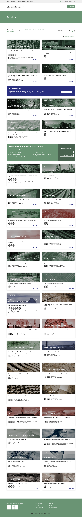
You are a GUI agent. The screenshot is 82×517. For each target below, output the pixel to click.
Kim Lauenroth (29, 244)
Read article (35, 59)
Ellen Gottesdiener (54, 398)
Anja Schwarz (59, 222)
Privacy (40, 513)
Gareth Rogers (17, 442)
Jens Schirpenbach (18, 465)
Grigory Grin (17, 202)
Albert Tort (16, 377)
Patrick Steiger (34, 244)
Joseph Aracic (53, 465)
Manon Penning (17, 286)
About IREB (37, 505)
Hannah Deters (19, 57)
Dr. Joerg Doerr (34, 421)
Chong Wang (25, 181)
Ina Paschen (19, 399)
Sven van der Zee (53, 376)
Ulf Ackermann (55, 421)
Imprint (36, 513)
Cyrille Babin (53, 55)
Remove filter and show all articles (69, 36)
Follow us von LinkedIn (66, 151)
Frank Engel (71, 443)
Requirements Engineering (16, 6)
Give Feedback (51, 505)
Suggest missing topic (66, 92)
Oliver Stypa (55, 286)
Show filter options (60, 30)
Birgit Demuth (59, 243)
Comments (66, 1)
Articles (61, 1)
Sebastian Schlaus (60, 286)
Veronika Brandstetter (18, 311)
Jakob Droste (25, 57)
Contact (36, 509)
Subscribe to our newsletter (66, 155)
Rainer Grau (53, 113)
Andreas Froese (33, 310)
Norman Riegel (29, 421)
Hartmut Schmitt (30, 57)
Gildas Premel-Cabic (54, 133)
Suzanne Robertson (20, 136)
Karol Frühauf (17, 265)
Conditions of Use (46, 513)
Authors (70, 1)
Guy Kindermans (53, 77)
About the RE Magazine (39, 507)
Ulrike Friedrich (23, 333)
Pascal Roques (53, 354)
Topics (72, 6)
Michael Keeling (29, 222)
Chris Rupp (19, 333)
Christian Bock (17, 79)
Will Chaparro (34, 222)
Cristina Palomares (23, 486)
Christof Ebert (53, 333)
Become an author (52, 509)
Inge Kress (54, 222)
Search (74, 1)
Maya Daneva (20, 181)
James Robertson (26, 136)
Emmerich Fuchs (24, 399)
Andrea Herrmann (14, 181)
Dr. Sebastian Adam (23, 421)
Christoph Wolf (17, 355)
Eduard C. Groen (14, 57)
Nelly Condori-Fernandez (32, 181)
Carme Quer (29, 486)
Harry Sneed (55, 243)
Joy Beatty (54, 265)
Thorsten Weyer (27, 310)
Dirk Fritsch (60, 421)
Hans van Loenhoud (54, 202)
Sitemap (32, 513)
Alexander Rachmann (59, 443)
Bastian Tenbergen (14, 310)
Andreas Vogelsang (21, 310)
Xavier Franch (33, 486)
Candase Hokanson (59, 265)
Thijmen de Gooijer (23, 222)
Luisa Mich (54, 177)
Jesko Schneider (65, 443)
